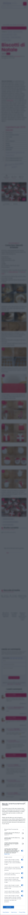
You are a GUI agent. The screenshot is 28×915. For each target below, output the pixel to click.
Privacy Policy (22, 912)
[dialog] (14, 858)
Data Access (14, 912)
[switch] (22, 833)
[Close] (25, 803)
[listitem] (14, 830)
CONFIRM (8, 907)
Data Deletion (6, 912)
